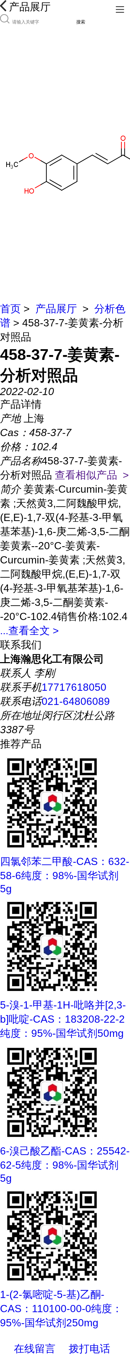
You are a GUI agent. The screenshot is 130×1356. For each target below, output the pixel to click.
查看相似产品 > (92, 475)
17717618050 (74, 687)
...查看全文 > (29, 630)
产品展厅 (56, 308)
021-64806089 (76, 701)
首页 (10, 308)
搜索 (80, 21)
